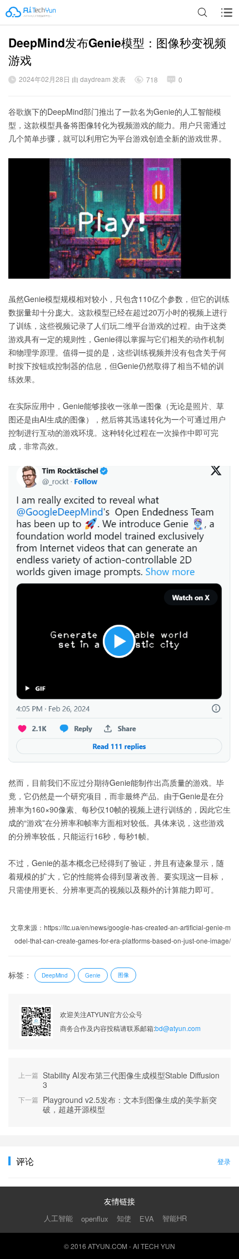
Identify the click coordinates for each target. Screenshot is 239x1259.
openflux (94, 1218)
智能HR (174, 1218)
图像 (123, 975)
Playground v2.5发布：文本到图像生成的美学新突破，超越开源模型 (130, 1104)
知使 (124, 1218)
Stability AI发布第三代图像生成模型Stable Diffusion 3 (131, 1080)
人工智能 (58, 1218)
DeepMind (55, 975)
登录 (224, 1161)
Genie (93, 975)
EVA (147, 1218)
